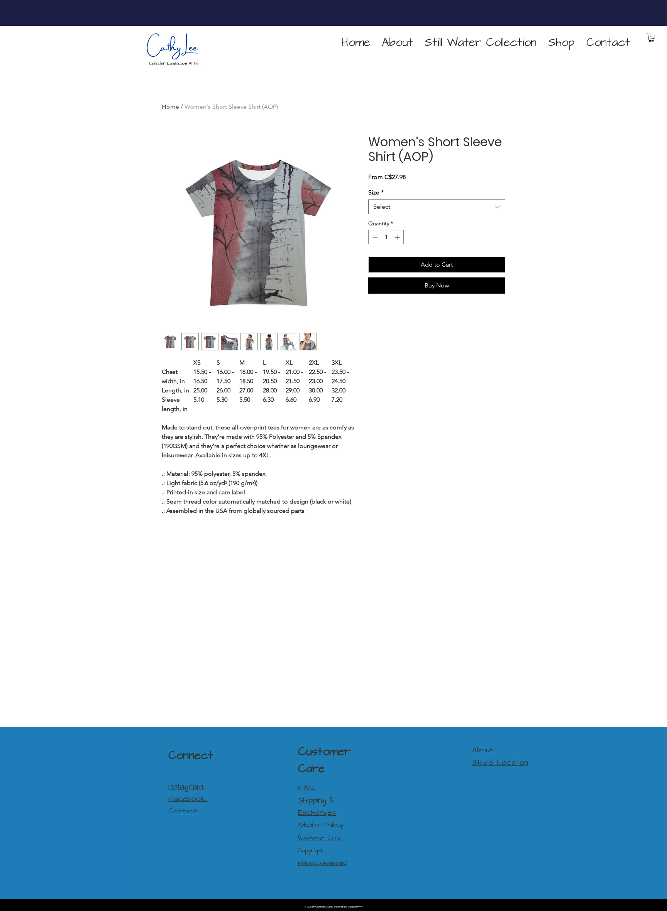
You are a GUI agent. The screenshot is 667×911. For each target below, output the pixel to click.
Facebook (188, 799)
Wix (361, 907)
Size (376, 192)
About (484, 750)
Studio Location (500, 762)
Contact (182, 811)
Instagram (187, 786)
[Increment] (398, 237)
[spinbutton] (386, 237)
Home (170, 106)
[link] (652, 38)
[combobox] (436, 206)
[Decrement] (374, 237)
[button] (561, 42)
